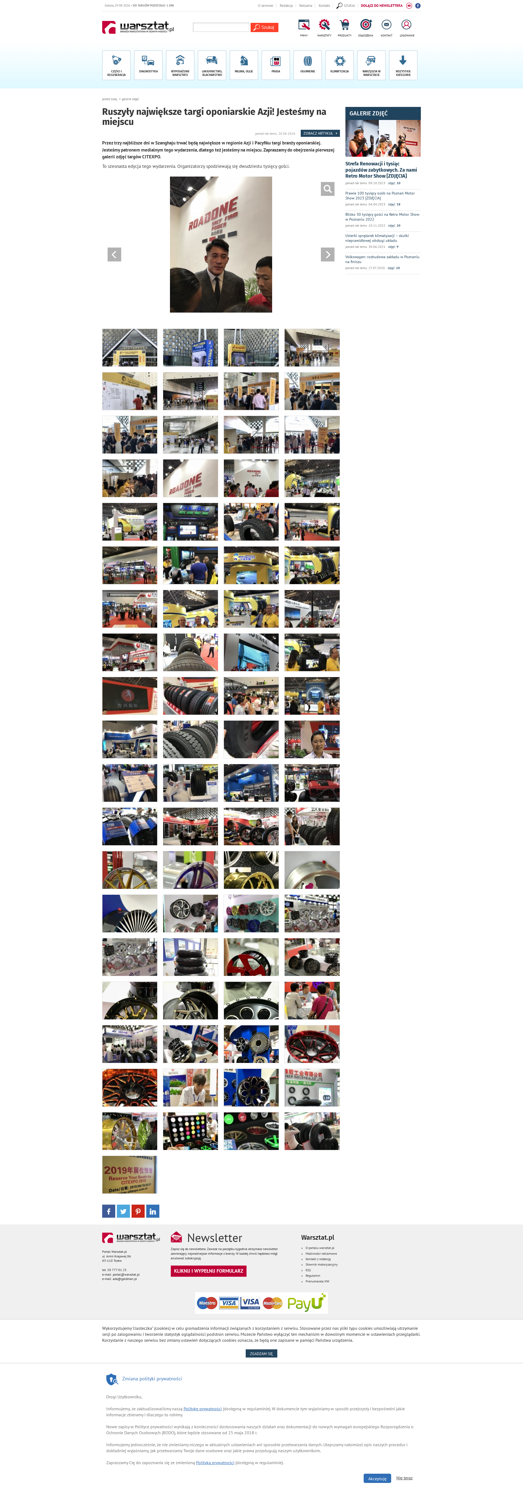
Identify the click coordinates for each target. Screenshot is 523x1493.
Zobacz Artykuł (318, 133)
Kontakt (324, 5)
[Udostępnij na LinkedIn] (152, 1211)
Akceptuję (377, 1478)
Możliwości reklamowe (321, 1253)
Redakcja (286, 5)
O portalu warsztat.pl (320, 1248)
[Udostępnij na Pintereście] (138, 1211)
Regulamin (313, 1275)
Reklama (305, 5)
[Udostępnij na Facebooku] (108, 1211)
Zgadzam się (263, 1353)
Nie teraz (404, 1477)
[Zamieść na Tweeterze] (123, 1211)
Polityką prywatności (215, 1462)
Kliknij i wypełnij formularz (208, 1271)
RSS (308, 1270)
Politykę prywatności (203, 1408)
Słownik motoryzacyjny (322, 1264)
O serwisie (265, 5)
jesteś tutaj (109, 99)
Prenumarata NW (317, 1281)
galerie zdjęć (130, 99)
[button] (403, 65)
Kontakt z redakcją (318, 1259)
